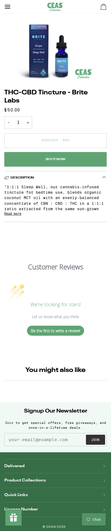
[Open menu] (12, 7)
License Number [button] (21, 509)
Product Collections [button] (25, 480)
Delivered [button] (14, 466)
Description (22, 177)
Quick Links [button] (16, 495)
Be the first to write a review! (55, 330)
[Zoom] (10, 70)
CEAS (51, 527)
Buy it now (55, 159)
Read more (12, 214)
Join (95, 439)
